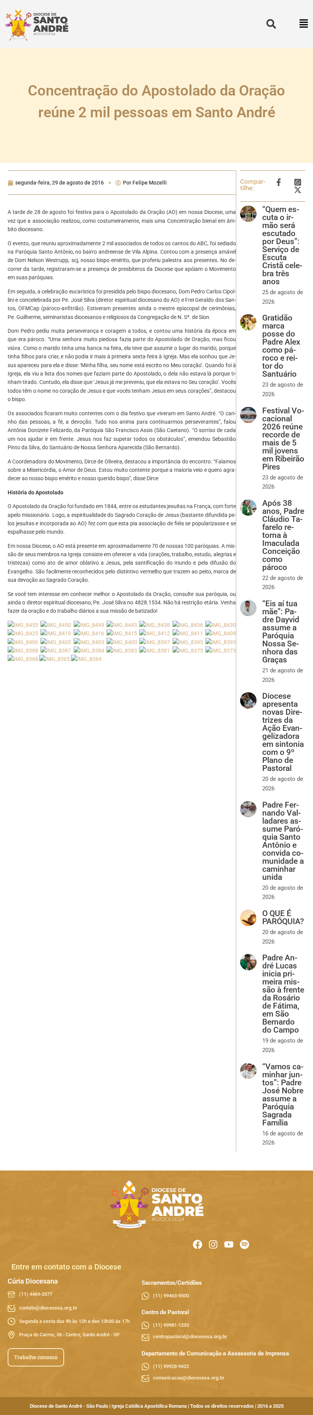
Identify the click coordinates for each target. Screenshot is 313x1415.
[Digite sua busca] (271, 24)
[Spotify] (244, 1244)
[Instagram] (213, 1244)
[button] (304, 24)
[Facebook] (197, 1244)
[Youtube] (229, 1244)
